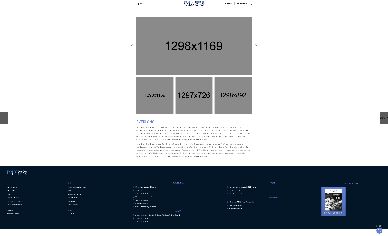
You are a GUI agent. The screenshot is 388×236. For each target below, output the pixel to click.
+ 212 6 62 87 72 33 (142, 194)
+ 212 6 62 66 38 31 (142, 222)
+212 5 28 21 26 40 (141, 218)
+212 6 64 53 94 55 (141, 203)
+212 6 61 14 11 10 (236, 194)
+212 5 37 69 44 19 (236, 190)
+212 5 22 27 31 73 (141, 190)
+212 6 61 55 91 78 (235, 208)
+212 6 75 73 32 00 (141, 200)
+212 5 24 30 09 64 (235, 205)
